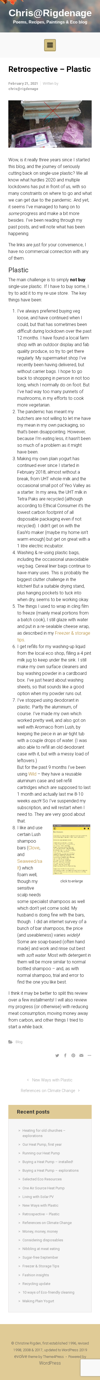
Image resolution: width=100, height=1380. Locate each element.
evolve (20, 1356)
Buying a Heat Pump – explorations (50, 1170)
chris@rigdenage (23, 89)
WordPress (50, 1363)
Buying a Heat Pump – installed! (47, 1162)
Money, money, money (40, 1231)
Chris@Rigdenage (50, 12)
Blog (19, 1042)
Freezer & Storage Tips (40, 1266)
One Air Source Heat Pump (43, 1188)
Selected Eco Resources (42, 1179)
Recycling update (36, 1284)
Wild (32, 774)
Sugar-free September (40, 1257)
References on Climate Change (48, 1090)
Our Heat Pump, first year (42, 1144)
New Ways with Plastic (52, 1080)
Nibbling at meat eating (41, 1249)
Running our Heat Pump (41, 1153)
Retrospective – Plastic (40, 1214)
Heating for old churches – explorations (44, 1133)
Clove (33, 847)
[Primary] (50, 45)
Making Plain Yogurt (38, 1301)
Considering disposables (42, 1240)
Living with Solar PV (38, 1197)
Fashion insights (35, 1275)
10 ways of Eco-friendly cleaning (48, 1292)
